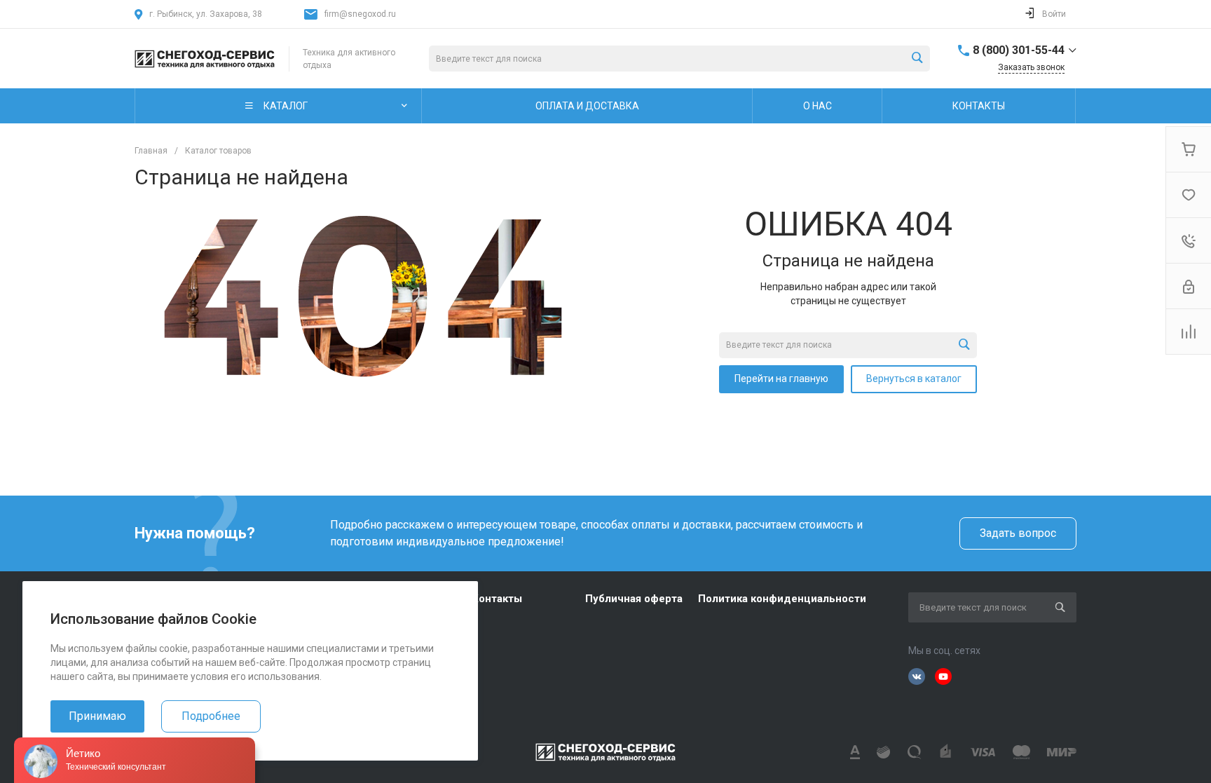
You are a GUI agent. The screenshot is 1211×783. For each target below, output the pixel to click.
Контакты (497, 598)
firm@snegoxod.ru (360, 14)
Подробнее (211, 716)
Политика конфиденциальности (782, 598)
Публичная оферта (634, 598)
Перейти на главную (781, 378)
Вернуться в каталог (914, 378)
